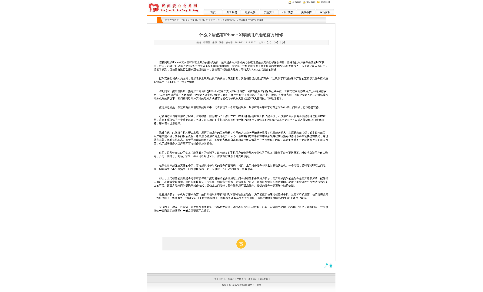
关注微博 (306, 12)
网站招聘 (263, 279)
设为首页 (296, 2)
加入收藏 (310, 2)
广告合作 (241, 279)
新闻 (201, 20)
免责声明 (252, 279)
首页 (213, 12)
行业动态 (287, 12)
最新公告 (250, 12)
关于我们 (231, 12)
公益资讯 (269, 12)
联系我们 (325, 2)
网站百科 (325, 12)
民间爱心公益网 (189, 20)
